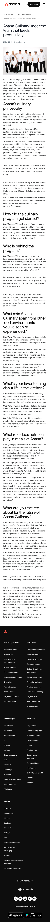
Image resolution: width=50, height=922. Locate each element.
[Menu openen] (44, 4)
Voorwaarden (21, 906)
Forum (29, 745)
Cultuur (7, 833)
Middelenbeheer (10, 701)
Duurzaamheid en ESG (12, 868)
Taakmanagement (33, 701)
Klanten (7, 818)
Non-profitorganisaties (12, 779)
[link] (9, 15)
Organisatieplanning (34, 677)
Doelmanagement (33, 664)
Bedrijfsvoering (9, 735)
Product (7, 745)
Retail (6, 760)
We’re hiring (33, 617)
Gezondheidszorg (10, 755)
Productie (7, 774)
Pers (5, 837)
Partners (30, 778)
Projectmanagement (11, 697)
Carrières (7, 823)
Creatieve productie (34, 659)
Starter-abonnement (11, 672)
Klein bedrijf (8, 726)
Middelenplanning (33, 687)
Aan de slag (34, 4)
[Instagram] (25, 899)
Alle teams (8, 789)
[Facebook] (30, 899)
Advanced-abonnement (13, 677)
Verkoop (7, 750)
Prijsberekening (9, 667)
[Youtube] (34, 899)
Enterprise (8, 682)
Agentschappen (10, 784)
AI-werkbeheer (9, 692)
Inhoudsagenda (33, 654)
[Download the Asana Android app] (33, 915)
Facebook (10, 605)
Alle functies (8, 654)
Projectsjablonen (33, 763)
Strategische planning (35, 692)
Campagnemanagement (36, 649)
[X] (16, 899)
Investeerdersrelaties (12, 842)
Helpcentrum (32, 726)
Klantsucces (31, 768)
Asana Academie (33, 735)
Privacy (6, 855)
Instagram (34, 605)
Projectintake (32, 697)
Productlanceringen (34, 682)
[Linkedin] (20, 899)
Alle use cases (32, 706)
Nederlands (28, 889)
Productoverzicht (10, 649)
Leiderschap (8, 813)
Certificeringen (32, 740)
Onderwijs (8, 769)
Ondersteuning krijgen (35, 730)
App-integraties (10, 687)
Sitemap (30, 782)
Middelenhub (32, 750)
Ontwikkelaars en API (35, 773)
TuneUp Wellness (36, 453)
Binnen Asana (9, 828)
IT (4, 740)
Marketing (8, 730)
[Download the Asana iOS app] (16, 915)
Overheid (7, 765)
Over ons (7, 808)
